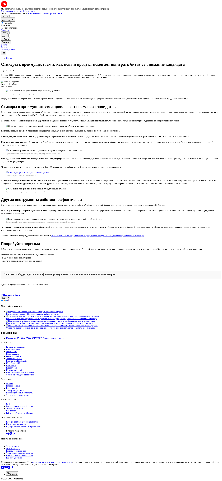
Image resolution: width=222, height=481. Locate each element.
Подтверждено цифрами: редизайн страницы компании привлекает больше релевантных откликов (49, 323)
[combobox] (12, 473)
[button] (4, 45)
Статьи (9, 58)
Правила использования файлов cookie (45, 13)
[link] (5, 38)
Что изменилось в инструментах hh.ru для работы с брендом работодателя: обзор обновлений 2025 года (51, 318)
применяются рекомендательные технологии (52, 462)
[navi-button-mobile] (3, 53)
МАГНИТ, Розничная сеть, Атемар (48, 338)
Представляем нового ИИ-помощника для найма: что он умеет (33, 314)
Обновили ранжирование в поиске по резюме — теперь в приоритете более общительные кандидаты (50, 328)
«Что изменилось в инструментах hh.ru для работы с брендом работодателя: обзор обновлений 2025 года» (97, 236)
